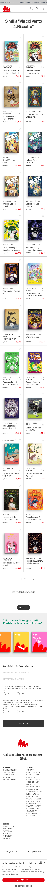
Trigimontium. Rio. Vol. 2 (11, 292)
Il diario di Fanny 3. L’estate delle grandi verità (11, 248)
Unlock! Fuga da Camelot (9, 161)
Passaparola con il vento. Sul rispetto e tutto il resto (11, 383)
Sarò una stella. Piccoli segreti (11, 564)
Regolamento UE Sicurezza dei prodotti (33, 775)
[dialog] (23, 875)
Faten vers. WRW (10, 339)
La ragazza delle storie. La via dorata (10, 518)
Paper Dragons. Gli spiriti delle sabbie (33, 518)
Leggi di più (15, 874)
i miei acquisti (9, 772)
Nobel (6, 634)
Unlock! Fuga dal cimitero (32, 161)
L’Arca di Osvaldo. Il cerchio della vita (33, 72)
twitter (6, 838)
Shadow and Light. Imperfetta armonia (34, 248)
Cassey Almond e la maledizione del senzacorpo (34, 383)
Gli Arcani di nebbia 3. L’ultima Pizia (34, 115)
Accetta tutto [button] (23, 880)
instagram (7, 829)
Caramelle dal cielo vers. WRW (33, 429)
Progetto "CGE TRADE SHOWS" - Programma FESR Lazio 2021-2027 (34, 812)
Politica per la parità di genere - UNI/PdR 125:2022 (34, 804)
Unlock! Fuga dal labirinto (9, 205)
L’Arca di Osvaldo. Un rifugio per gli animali (11, 72)
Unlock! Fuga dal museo (32, 205)
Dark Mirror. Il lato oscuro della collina (10, 427)
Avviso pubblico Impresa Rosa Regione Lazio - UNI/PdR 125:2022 (34, 795)
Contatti (30, 770)
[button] (23, 885)
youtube (7, 834)
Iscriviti (23, 724)
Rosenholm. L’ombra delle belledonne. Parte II (34, 562)
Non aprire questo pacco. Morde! (10, 117)
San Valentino (26, 636)
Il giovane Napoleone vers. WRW (11, 474)
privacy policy (33, 780)
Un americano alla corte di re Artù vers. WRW (34, 294)
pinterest (7, 836)
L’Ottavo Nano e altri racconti (34, 474)
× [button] (44, 862)
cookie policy (32, 782)
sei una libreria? (10, 780)
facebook (7, 831)
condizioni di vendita (9, 776)
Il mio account (10, 770)
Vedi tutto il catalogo (23, 592)
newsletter (8, 826)
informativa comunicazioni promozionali (33, 787)
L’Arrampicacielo (32, 337)
